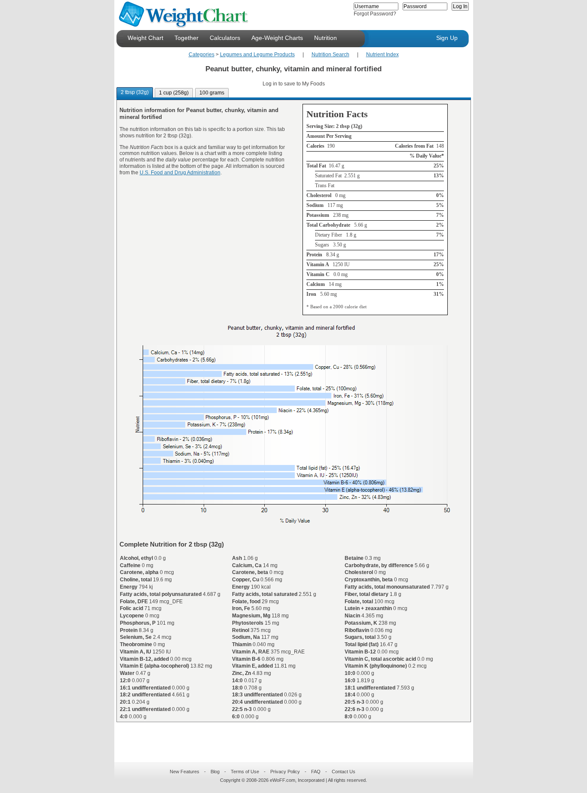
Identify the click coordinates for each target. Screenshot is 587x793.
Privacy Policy (285, 771)
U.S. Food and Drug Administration (180, 173)
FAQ (316, 771)
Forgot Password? (375, 14)
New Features (184, 771)
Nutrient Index (382, 55)
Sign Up (447, 37)
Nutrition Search (330, 55)
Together (186, 37)
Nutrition (325, 37)
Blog (215, 771)
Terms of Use (245, 771)
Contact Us (343, 771)
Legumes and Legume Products (257, 55)
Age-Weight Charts (277, 37)
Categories (201, 55)
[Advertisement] (286, 737)
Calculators (225, 37)
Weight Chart (145, 37)
